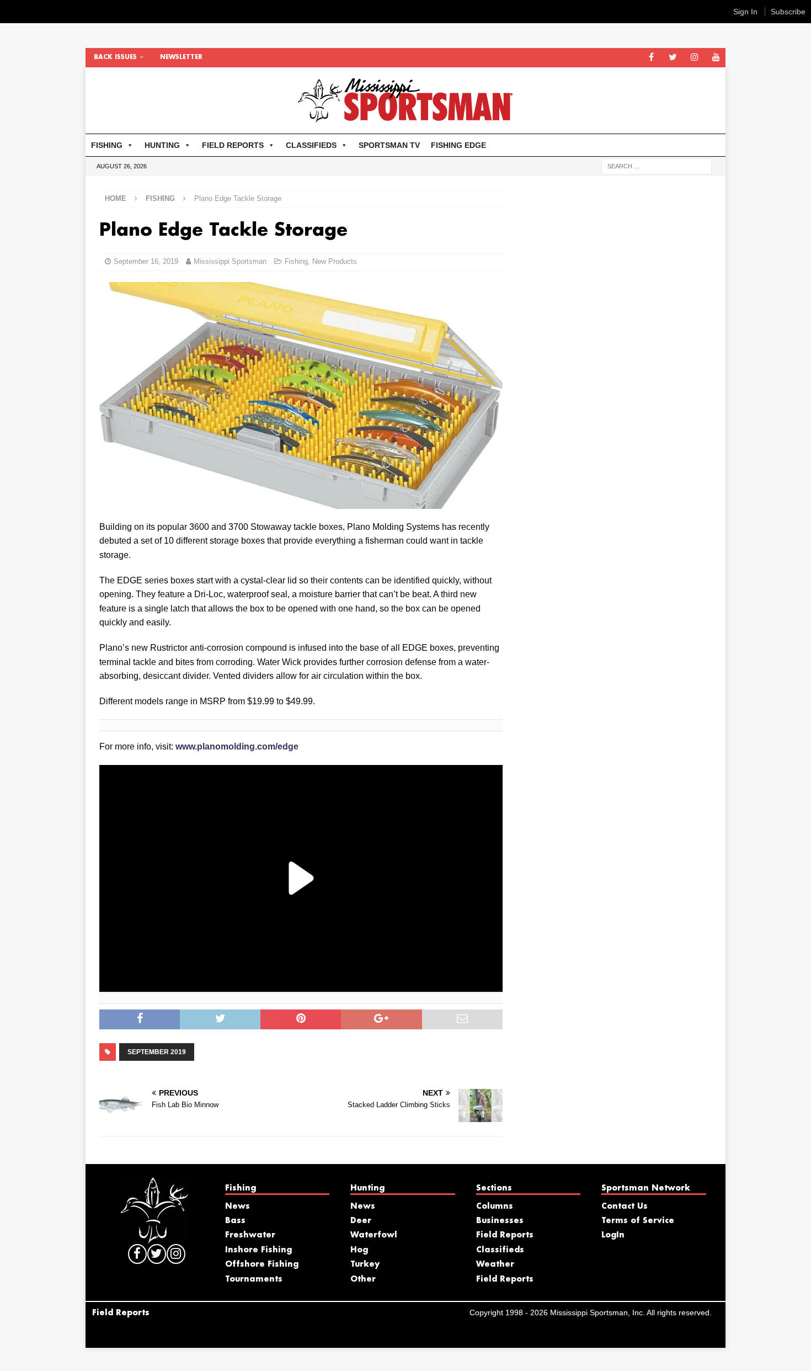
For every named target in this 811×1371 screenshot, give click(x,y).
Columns (494, 1206)
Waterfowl (373, 1235)
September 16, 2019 (146, 261)
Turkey (365, 1264)
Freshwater (250, 1235)
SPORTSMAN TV (389, 145)
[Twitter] (672, 57)
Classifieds (500, 1250)
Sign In (745, 11)
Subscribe (788, 11)
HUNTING (162, 145)
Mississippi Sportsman (230, 261)
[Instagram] (694, 57)
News (237, 1206)
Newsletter (181, 57)
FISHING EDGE (458, 145)
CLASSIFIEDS (311, 145)
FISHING (106, 145)
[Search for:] (656, 165)
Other (363, 1279)
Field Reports (504, 1235)
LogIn (613, 1235)
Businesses (500, 1220)
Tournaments (253, 1279)
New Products (334, 261)
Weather (495, 1264)
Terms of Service (637, 1220)
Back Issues (115, 57)
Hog (359, 1250)
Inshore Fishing (258, 1250)
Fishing (296, 261)
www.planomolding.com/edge (236, 746)
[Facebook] (651, 57)
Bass (235, 1220)
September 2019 (156, 1052)
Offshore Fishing (261, 1264)
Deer (360, 1220)
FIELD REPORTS (233, 145)
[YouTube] (715, 57)
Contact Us (624, 1206)
